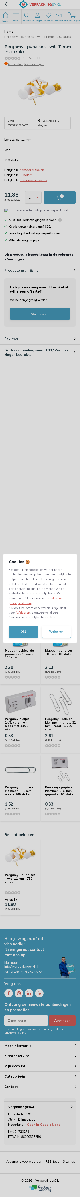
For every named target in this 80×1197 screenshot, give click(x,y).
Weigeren (23, 612)
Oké (23, 631)
